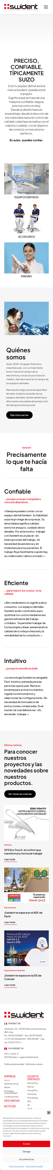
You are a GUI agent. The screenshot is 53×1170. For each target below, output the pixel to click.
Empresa (10, 1076)
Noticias (10, 1106)
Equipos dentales (33, 1078)
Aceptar (26, 1144)
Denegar (27, 1151)
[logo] (21, 5)
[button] (48, 1112)
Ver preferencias (26, 1159)
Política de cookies (16, 1166)
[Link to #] (46, 7)
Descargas (12, 1100)
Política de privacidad (34, 1166)
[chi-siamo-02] (24, 1012)
